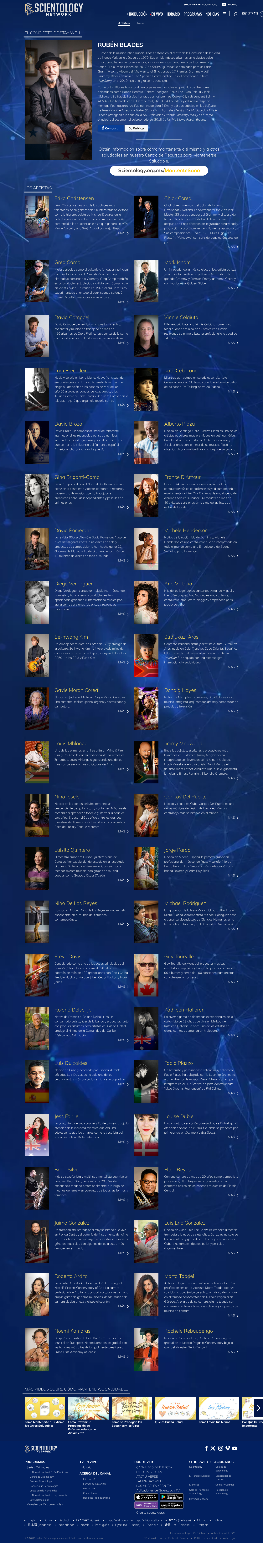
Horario (86, 1467)
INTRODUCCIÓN (136, 14)
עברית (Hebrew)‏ (180, 1520)
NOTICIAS (212, 14)
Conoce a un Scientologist (44, 1485)
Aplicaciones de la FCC (223, 1533)
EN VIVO (157, 14)
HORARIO (173, 14)
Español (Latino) (118, 1520)
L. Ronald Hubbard (199, 1475)
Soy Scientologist (39, 1499)
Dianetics (194, 1484)
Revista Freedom (198, 1498)
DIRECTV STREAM (149, 1472)
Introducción (89, 1479)
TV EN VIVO (89, 1462)
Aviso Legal (229, 1538)
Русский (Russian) (127, 1525)
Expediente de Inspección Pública (187, 1533)
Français (202, 1525)
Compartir (112, 128)
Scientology (195, 1466)
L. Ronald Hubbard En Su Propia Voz (49, 1472)
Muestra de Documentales (45, 1504)
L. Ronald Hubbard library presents (48, 1495)
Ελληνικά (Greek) (88, 1520)
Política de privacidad (205, 1538)
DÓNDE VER (143, 1462)
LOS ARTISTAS (38, 187)
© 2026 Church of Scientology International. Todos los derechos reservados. (64, 1538)
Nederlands (67, 1525)
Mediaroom (89, 1488)
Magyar (202, 1520)
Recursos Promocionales (96, 1497)
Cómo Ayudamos (224, 1484)
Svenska (152, 1525)
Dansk (48, 1520)
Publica (138, 128)
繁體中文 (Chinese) (177, 1525)
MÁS (122, 233)
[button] (4, 1408)
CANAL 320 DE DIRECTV (154, 1467)
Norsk (85, 1525)
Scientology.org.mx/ (159, 170)
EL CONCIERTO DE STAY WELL (53, 32)
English (32, 1520)
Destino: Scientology (41, 1481)
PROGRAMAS (193, 14)
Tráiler (141, 23)
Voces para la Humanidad (43, 1490)
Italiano (219, 1520)
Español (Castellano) (149, 1520)
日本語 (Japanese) (40, 1525)
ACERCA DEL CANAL (95, 1473)
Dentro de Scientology (42, 1476)
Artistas (124, 23)
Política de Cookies (178, 1538)
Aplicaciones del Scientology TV (158, 1490)
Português (102, 1525)
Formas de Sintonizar (94, 1483)
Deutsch (64, 1520)
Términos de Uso (153, 1538)
